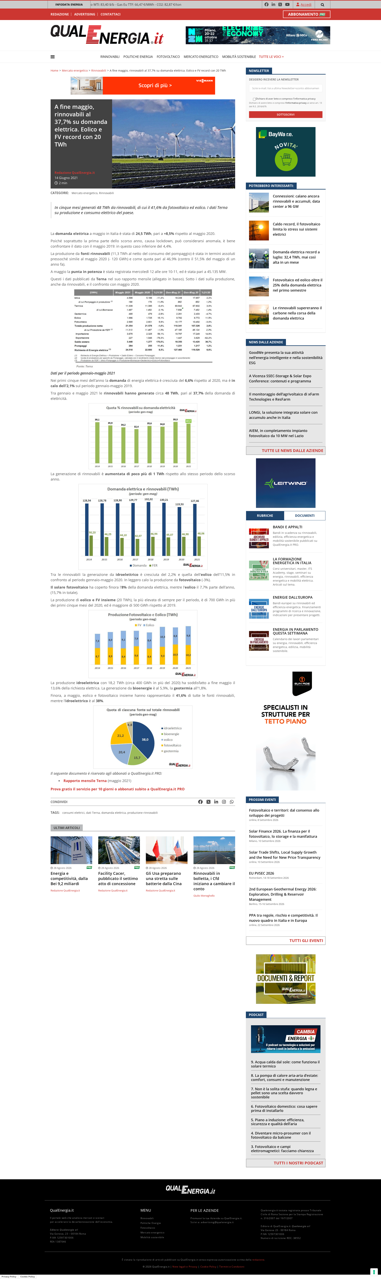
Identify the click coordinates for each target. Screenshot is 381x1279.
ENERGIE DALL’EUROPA (293, 597)
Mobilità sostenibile (239, 57)
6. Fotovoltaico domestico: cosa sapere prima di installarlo (284, 1108)
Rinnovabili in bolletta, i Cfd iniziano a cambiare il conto (214, 881)
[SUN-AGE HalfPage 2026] (286, 731)
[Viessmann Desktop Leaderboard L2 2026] (143, 85)
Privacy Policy (9, 1276)
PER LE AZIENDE (204, 1210)
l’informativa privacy (296, 102)
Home (54, 70)
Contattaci (110, 14)
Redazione (60, 14)
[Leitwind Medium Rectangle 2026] (286, 483)
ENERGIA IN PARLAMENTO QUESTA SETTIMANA (295, 631)
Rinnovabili (109, 57)
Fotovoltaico (168, 57)
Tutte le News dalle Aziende (292, 450)
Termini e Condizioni (231, 1266)
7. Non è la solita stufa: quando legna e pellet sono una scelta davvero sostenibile (284, 1093)
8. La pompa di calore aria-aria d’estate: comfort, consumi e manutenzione (284, 1077)
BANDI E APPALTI (287, 527)
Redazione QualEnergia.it (75, 172)
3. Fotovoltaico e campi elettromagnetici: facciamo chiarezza (282, 1148)
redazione (258, 1259)
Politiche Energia (138, 57)
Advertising (84, 14)
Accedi (306, 4)
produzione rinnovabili (142, 813)
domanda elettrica (113, 813)
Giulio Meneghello (204, 895)
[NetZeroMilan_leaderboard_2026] (258, 35)
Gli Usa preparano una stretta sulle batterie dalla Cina (164, 878)
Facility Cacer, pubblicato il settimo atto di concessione (118, 878)
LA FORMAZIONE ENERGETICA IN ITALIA (292, 561)
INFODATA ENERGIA (69, 4)
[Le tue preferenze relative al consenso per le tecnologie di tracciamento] (374, 1272)
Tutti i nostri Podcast (298, 1163)
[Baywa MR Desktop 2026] (286, 151)
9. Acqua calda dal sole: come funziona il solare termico (285, 1064)
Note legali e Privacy (184, 1266)
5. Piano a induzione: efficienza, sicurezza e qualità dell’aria (277, 1121)
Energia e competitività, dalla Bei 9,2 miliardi (69, 878)
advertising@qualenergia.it (217, 1222)
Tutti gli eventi (306, 940)
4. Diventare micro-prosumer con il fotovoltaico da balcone (281, 1135)
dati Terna (93, 813)
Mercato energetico (201, 57)
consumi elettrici (73, 813)
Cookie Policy (208, 1266)
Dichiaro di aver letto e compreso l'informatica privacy (286, 98)
